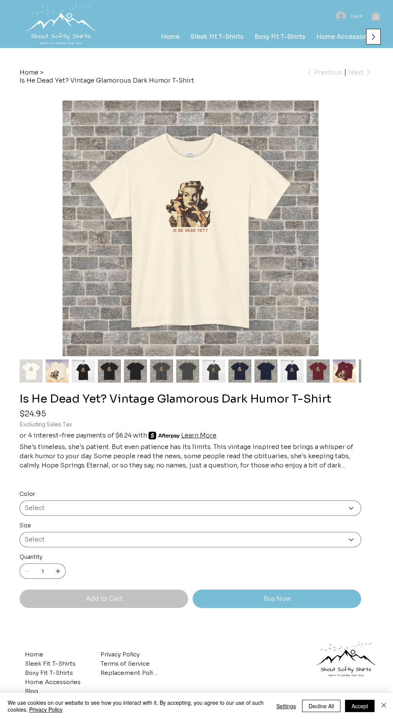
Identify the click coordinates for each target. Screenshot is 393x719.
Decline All (321, 706)
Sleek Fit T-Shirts (50, 663)
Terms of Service (125, 663)
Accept (360, 706)
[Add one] (58, 571)
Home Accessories (53, 682)
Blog (31, 691)
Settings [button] (286, 706)
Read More (36, 479)
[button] (376, 15)
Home (34, 654)
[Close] (383, 706)
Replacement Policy (130, 672)
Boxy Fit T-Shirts (49, 672)
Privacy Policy (120, 654)
